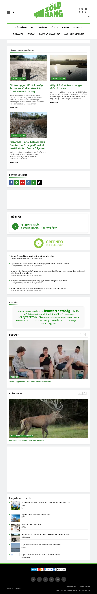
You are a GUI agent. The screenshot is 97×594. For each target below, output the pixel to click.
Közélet (55, 27)
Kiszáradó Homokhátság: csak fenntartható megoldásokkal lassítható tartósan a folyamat (27, 145)
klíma (47, 313)
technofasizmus (66, 320)
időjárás (26, 314)
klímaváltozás (57, 313)
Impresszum (84, 590)
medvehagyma (47, 317)
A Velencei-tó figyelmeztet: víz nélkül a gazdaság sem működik (42, 544)
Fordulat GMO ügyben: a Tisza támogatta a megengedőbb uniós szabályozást (46, 502)
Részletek (14, 108)
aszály (35, 311)
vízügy (48, 323)
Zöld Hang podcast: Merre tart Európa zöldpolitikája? (31, 381)
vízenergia (78, 321)
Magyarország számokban (22, 436)
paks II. (76, 317)
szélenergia (45, 320)
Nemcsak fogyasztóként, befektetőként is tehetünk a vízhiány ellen (32, 256)
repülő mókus (28, 320)
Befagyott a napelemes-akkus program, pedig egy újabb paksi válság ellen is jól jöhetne (39, 281)
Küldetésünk (71, 587)
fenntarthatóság (57, 311)
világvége (72, 321)
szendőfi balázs (36, 321)
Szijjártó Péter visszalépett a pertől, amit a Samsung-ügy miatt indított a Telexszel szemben (40, 263)
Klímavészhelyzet (24, 27)
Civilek (65, 27)
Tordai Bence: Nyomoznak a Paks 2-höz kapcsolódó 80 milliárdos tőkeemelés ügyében (38, 288)
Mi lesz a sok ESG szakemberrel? (32, 524)
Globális (77, 27)
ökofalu (54, 323)
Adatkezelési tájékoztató (66, 590)
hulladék (75, 311)
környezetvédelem (30, 317)
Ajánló (23, 505)
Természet (41, 27)
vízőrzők (42, 323)
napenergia (66, 317)
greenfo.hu (18, 258)
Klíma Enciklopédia (49, 34)
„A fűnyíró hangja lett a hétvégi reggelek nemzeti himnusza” (41, 554)
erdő (41, 311)
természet (57, 320)
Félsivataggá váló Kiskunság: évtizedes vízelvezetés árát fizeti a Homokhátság (27, 88)
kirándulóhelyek (69, 314)
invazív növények (37, 314)
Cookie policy (84, 587)
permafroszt (20, 321)
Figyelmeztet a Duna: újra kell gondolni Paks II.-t (37, 514)
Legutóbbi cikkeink (74, 34)
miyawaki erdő (56, 317)
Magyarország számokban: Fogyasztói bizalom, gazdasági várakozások (39, 440)
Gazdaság (18, 34)
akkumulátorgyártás (24, 311)
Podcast (31, 34)
